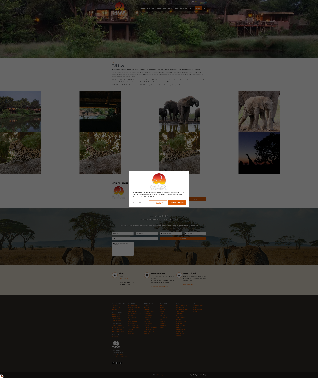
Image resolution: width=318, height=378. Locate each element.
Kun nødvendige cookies (158, 202)
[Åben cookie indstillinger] (1, 376)
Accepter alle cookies (177, 202)
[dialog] (159, 189)
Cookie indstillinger (138, 202)
